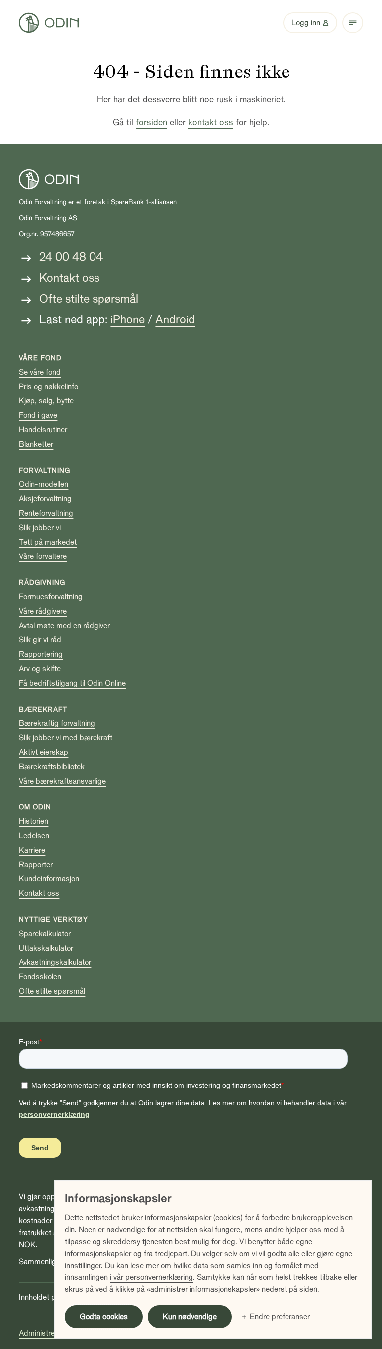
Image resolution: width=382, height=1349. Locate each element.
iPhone (127, 320)
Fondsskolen (40, 977)
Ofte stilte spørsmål (88, 299)
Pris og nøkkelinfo (48, 387)
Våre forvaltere (43, 556)
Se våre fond (40, 372)
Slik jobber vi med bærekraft (65, 738)
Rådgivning (42, 582)
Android (175, 320)
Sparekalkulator (45, 934)
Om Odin (35, 807)
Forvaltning (44, 470)
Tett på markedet (48, 542)
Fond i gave (38, 415)
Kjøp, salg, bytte (46, 401)
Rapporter (36, 865)
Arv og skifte (40, 669)
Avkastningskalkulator (55, 962)
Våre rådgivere (43, 611)
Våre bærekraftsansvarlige (62, 781)
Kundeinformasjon (49, 879)
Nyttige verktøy (53, 919)
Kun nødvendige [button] (190, 1317)
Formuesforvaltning (51, 597)
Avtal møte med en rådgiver (64, 626)
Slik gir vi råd (40, 640)
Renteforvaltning (46, 513)
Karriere (32, 850)
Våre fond (40, 358)
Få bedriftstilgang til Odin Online (72, 683)
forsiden (151, 122)
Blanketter (36, 444)
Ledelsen (34, 836)
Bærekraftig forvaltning (57, 723)
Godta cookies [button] (104, 1317)
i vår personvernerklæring (151, 1277)
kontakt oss (210, 122)
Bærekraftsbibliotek (52, 767)
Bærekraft (43, 709)
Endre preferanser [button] (280, 1317)
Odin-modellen (43, 484)
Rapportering (41, 654)
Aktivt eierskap (43, 752)
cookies (227, 1218)
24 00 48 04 (71, 257)
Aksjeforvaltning (45, 499)
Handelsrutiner (43, 430)
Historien (33, 821)
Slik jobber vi (40, 528)
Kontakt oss (69, 278)
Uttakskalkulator (46, 948)
